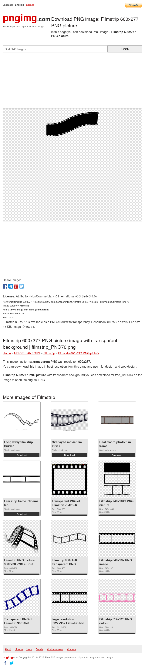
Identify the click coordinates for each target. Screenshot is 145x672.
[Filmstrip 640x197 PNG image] (117, 538)
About (8, 649)
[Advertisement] (72, 81)
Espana (30, 4)
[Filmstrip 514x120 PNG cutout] (117, 598)
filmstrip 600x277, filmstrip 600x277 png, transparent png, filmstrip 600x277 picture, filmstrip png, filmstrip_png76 (71, 301)
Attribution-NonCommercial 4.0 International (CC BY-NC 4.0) (56, 296)
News (29, 649)
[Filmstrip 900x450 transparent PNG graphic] (69, 538)
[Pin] (16, 286)
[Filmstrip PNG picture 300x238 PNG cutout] (21, 539)
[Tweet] (21, 286)
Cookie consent (55, 649)
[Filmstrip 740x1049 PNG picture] (117, 479)
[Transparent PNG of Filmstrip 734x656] (69, 479)
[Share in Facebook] (5, 286)
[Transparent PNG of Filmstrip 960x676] (21, 597)
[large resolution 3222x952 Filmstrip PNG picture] (69, 597)
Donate (39, 649)
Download (21, 455)
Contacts (71, 649)
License (19, 649)
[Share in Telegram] (10, 286)
